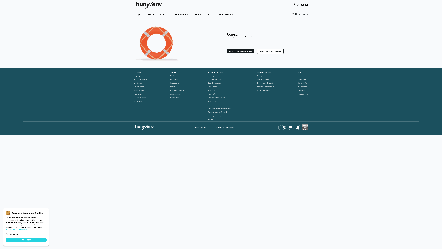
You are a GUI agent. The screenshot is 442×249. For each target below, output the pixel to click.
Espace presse (303, 94)
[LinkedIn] (297, 127)
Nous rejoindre (139, 87)
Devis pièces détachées (265, 83)
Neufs (172, 76)
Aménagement (175, 94)
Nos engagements (140, 79)
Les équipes (138, 83)
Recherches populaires (216, 72)
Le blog (209, 14)
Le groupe (197, 14)
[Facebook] (279, 127)
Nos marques (138, 94)
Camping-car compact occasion (219, 116)
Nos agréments (262, 76)
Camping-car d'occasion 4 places (219, 108)
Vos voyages (302, 87)
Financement (175, 97)
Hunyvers (137, 72)
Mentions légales (201, 127)
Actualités (301, 76)
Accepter (26, 240)
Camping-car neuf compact (217, 97)
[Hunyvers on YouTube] (302, 5)
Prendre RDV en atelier (265, 87)
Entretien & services (264, 72)
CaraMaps (301, 90)
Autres (210, 119)
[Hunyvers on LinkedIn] (306, 5)
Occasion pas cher (214, 79)
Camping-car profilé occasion (218, 112)
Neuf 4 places (213, 90)
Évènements (302, 79)
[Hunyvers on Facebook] (294, 5)
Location (163, 14)
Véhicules (151, 14)
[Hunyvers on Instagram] (298, 5)
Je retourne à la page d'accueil (240, 51)
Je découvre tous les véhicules (270, 51)
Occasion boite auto (215, 83)
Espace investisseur (226, 14)
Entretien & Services (180, 14)
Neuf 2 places (213, 87)
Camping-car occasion (216, 76)
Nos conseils (302, 83)
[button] (240, 51)
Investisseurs (139, 90)
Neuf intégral (212, 101)
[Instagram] (285, 127)
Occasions (174, 79)
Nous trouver (138, 101)
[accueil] (139, 14)
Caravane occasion (214, 105)
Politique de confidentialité (226, 127)
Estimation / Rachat (177, 90)
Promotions (174, 83)
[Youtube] (291, 127)
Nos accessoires (263, 79)
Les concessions (140, 97)
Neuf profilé (212, 94)
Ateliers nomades (263, 90)
